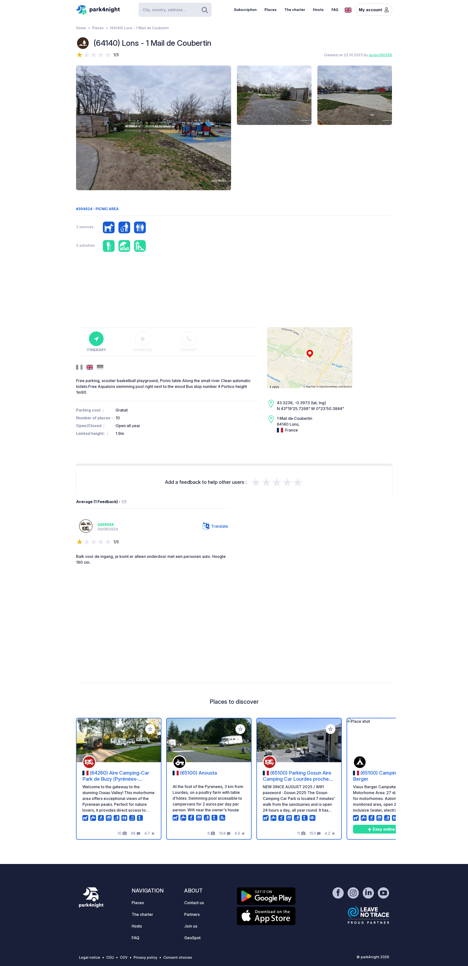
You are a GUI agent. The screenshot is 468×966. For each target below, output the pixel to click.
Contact (189, 350)
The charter (294, 10)
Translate (219, 526)
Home (81, 28)
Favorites (142, 350)
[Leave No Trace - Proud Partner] (368, 915)
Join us (190, 926)
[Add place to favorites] (150, 729)
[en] (348, 9)
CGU (110, 957)
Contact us (194, 902)
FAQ (335, 10)
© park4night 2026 (373, 957)
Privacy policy (145, 957)
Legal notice (89, 957)
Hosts (318, 10)
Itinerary (96, 350)
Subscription (245, 10)
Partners (192, 914)
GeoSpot (192, 937)
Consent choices (177, 957)
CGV (123, 957)
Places (270, 10)
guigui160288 (380, 55)
